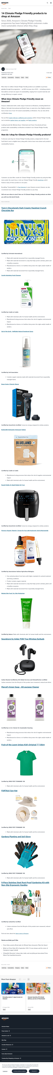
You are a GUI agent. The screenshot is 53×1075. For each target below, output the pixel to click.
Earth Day (4, 77)
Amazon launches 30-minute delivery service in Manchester (36, 997)
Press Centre (5, 1031)
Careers (4, 1049)
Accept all (34, 1071)
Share (49, 77)
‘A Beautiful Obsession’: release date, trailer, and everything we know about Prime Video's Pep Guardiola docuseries (25, 954)
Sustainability (11, 77)
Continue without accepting (19, 1071)
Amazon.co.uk (5, 1035)
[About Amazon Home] (5, 1019)
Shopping (17, 77)
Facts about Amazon (7, 1053)
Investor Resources (6, 1044)
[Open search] (47, 2)
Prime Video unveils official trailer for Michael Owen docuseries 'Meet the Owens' (25, 945)
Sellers (22, 77)
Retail (9, 8)
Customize (5, 1071)
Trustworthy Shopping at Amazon (10, 1058)
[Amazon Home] (4, 3)
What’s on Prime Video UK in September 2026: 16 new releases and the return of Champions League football (25, 949)
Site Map (4, 1040)
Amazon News (4, 8)
